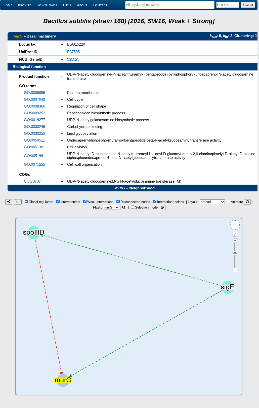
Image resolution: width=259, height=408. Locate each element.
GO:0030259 (34, 133)
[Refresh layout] (247, 202)
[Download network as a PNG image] (8, 202)
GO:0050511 (34, 140)
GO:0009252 (34, 113)
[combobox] (169, 5)
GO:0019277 (34, 120)
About (82, 5)
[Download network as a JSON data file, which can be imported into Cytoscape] (18, 202)
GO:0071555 (34, 164)
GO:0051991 (34, 156)
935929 (73, 59)
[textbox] (169, 5)
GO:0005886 (34, 92)
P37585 (73, 52)
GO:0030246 (34, 126)
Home (7, 5)
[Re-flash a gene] (123, 207)
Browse (24, 5)
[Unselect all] (162, 207)
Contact (100, 5)
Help (67, 5)
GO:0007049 (34, 99)
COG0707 (32, 181)
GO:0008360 (34, 106)
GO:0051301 (34, 147)
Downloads (46, 5)
